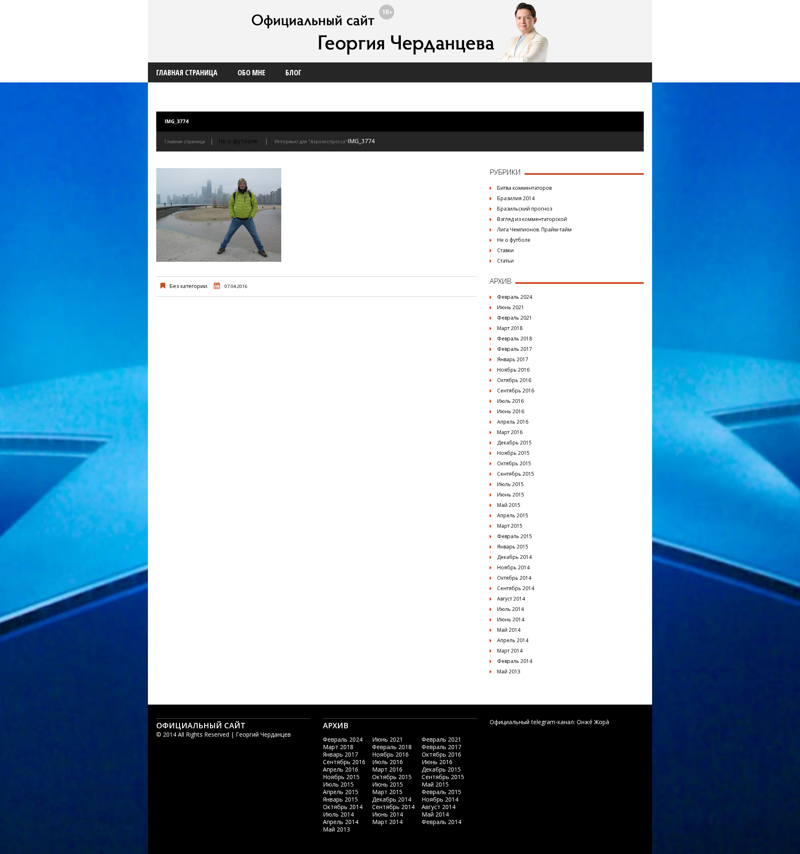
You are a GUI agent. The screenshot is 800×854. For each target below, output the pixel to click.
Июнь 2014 (510, 619)
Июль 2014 (510, 609)
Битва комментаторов (524, 187)
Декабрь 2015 (514, 442)
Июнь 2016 (510, 411)
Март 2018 (509, 328)
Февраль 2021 (514, 317)
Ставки (505, 250)
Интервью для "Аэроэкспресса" (311, 141)
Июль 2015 (510, 484)
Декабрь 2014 (514, 557)
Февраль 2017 (514, 349)
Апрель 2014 (512, 640)
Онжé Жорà (593, 722)
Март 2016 (509, 432)
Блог (293, 72)
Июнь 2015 (510, 494)
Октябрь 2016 (514, 380)
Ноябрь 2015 (513, 453)
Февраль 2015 (514, 536)
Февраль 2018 (514, 338)
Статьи (505, 260)
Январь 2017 (512, 359)
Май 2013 (508, 671)
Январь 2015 (512, 546)
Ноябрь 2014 (513, 567)
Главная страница (187, 72)
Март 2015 (509, 525)
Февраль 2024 (514, 296)
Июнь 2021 (510, 307)
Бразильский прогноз (524, 208)
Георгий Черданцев (263, 734)
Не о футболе (238, 141)
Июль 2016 (510, 401)
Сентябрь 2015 (515, 473)
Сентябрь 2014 (515, 588)
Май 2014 (508, 629)
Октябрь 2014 (514, 577)
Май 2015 (508, 505)
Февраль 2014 (514, 661)
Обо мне (251, 72)
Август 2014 (511, 598)
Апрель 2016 (512, 421)
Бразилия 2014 (516, 198)
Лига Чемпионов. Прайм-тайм (534, 229)
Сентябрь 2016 (515, 390)
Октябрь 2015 (514, 463)
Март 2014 (509, 650)
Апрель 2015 (512, 515)
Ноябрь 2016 (513, 369)
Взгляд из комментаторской (532, 219)
